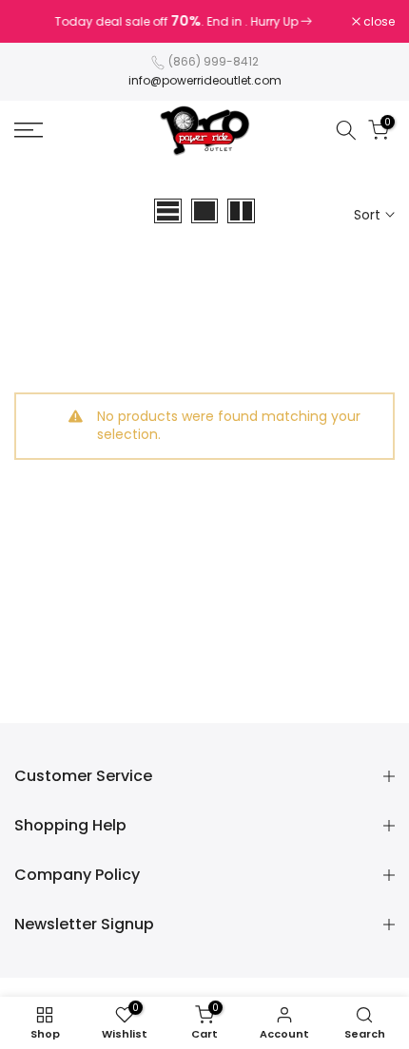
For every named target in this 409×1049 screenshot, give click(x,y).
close (377, 22)
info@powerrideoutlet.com (205, 80)
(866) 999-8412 (213, 61)
